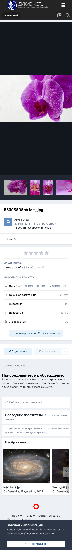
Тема (29, 515)
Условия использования (39, 533)
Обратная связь (49, 515)
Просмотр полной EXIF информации (36, 333)
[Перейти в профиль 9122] (8, 222)
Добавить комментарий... (26, 402)
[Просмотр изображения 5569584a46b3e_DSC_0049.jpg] (35, 187)
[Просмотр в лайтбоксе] (36, 98)
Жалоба (12, 239)
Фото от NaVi (13, 267)
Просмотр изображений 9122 (32, 227)
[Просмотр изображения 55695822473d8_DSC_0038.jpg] (48, 187)
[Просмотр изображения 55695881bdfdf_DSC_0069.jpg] (15, 187)
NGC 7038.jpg (12, 487)
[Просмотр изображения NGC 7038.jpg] (26, 466)
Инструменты (53, 168)
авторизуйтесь (51, 382)
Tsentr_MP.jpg (61, 487)
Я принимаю (37, 544)
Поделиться (19, 351)
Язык (16, 515)
